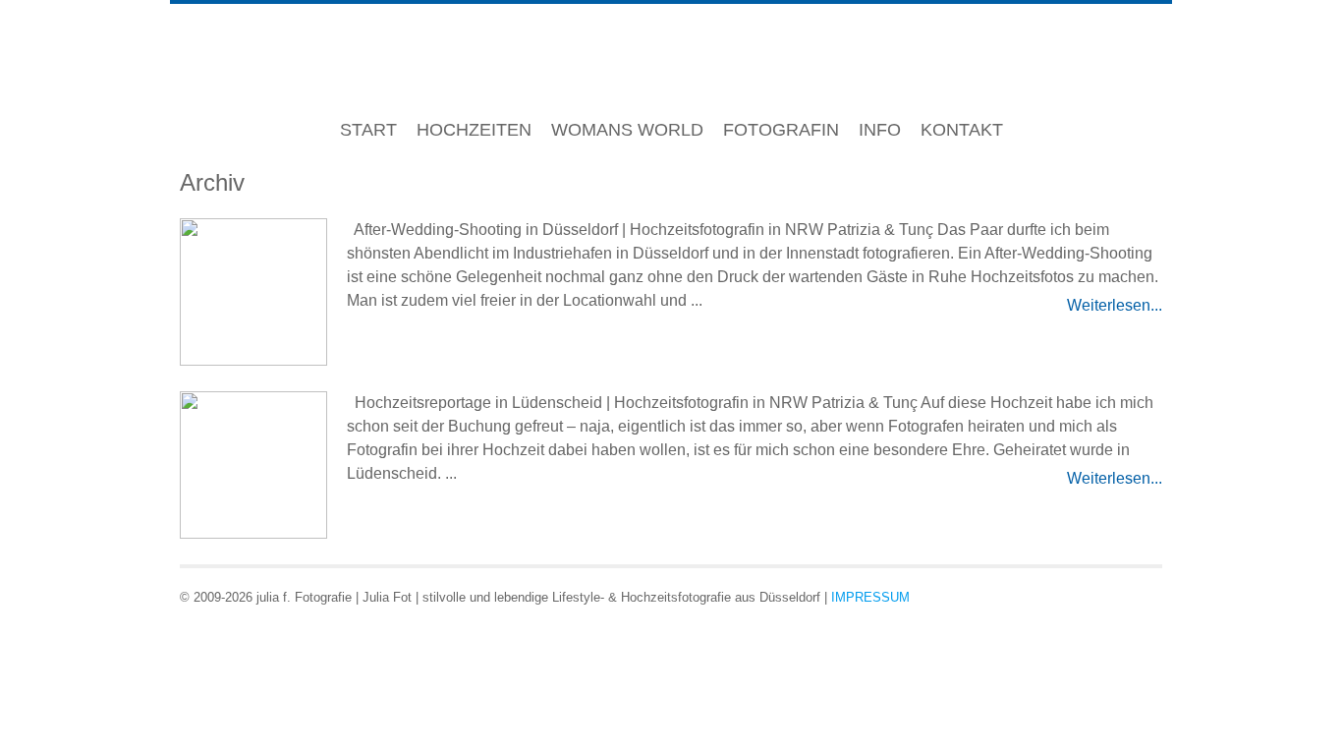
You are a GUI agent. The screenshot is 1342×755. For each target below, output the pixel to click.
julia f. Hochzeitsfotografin (671, 60)
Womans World (627, 130)
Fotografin (781, 130)
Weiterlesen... (1114, 305)
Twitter (1145, 595)
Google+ (1110, 595)
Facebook (1076, 595)
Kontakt (962, 130)
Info (880, 130)
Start (368, 130)
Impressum (870, 597)
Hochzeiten (474, 130)
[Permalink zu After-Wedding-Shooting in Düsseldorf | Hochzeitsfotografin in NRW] (253, 294)
